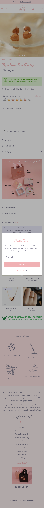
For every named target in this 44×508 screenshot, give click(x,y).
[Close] (39, 236)
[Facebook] (17, 270)
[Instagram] (20, 270)
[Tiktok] (23, 270)
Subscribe (22, 264)
